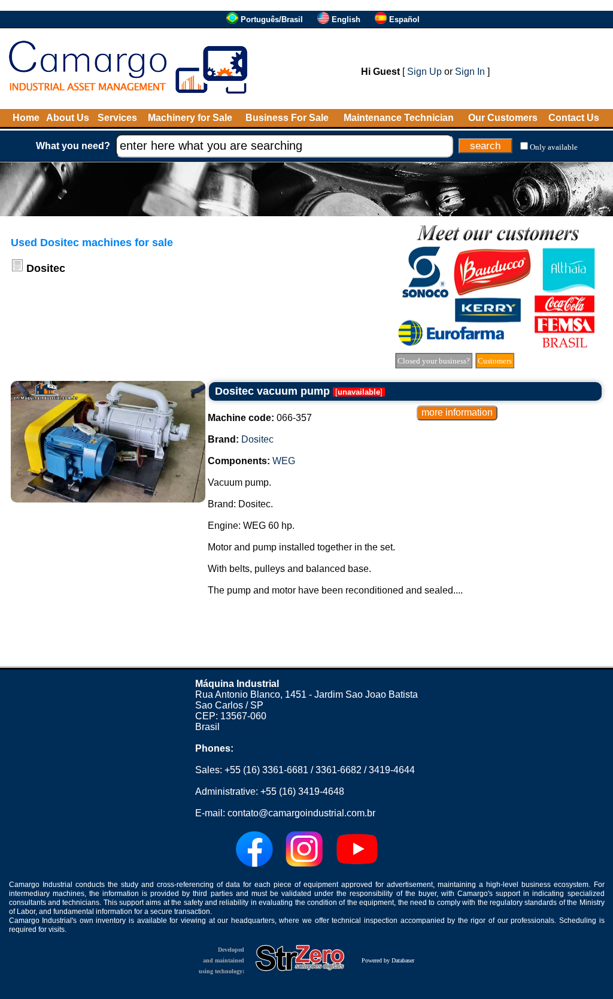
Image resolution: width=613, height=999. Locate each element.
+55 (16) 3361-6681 (266, 770)
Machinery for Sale (190, 118)
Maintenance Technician (399, 118)
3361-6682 (338, 770)
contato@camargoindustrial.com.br (301, 813)
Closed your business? (433, 360)
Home (26, 118)
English (346, 19)
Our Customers (503, 118)
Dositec (257, 439)
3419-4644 (392, 770)
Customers (495, 360)
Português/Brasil (272, 19)
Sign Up (424, 71)
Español (404, 19)
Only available (554, 147)
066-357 (260, 418)
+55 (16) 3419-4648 (302, 791)
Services (117, 118)
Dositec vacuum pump (272, 391)
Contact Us (573, 118)
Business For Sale (287, 118)
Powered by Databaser (388, 960)
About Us (67, 118)
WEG (283, 461)
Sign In (470, 71)
